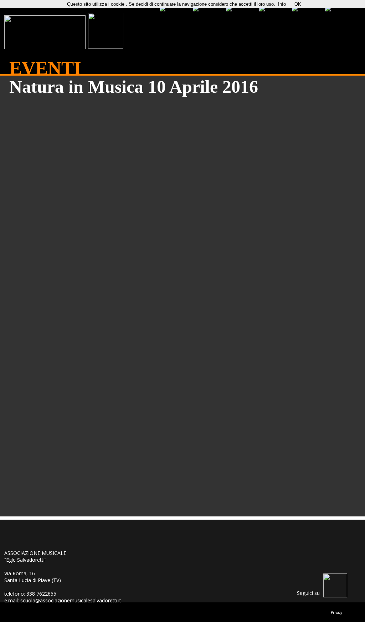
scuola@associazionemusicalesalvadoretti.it (70, 600)
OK (297, 4)
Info (282, 4)
